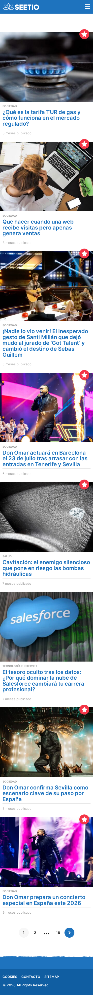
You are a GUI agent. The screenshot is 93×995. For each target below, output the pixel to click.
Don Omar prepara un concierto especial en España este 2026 (43, 900)
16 (58, 932)
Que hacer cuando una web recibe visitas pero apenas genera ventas (38, 227)
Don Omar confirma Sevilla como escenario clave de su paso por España (45, 793)
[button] (87, 7)
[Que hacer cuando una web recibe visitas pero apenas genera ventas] (46, 176)
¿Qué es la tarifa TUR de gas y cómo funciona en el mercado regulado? (41, 118)
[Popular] (84, 34)
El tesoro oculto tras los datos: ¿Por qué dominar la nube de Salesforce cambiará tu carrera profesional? (43, 681)
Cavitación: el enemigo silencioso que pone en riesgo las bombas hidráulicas (46, 568)
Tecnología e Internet (19, 666)
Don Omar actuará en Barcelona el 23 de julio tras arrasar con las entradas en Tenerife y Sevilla (45, 458)
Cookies (9, 977)
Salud (7, 556)
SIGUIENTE (69, 933)
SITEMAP (51, 977)
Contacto (30, 977)
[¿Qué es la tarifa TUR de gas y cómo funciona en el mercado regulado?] (46, 66)
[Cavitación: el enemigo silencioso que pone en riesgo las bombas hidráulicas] (46, 517)
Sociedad (9, 106)
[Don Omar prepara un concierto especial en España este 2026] (46, 852)
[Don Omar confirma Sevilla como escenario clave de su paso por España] (46, 742)
